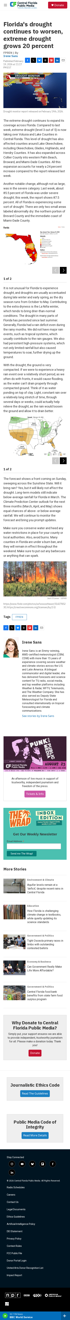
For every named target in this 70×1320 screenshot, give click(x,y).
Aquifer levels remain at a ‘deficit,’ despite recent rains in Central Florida (45, 888)
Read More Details (35, 1135)
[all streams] (65, 1315)
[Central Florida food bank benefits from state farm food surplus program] (14, 993)
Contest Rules (14, 1246)
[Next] (63, 270)
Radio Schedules (16, 1187)
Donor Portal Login (17, 1260)
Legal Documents (16, 1209)
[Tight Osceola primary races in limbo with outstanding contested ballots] (14, 941)
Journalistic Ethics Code (34, 1085)
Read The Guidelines (35, 1093)
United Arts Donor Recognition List (25, 1268)
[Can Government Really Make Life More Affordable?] (14, 968)
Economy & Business (39, 961)
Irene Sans (10, 56)
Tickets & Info (35, 794)
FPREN (19, 617)
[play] (5, 1315)
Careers (11, 1195)
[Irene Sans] (11, 647)
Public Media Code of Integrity (35, 1124)
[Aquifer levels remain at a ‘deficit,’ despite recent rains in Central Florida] (14, 886)
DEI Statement (14, 1231)
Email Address (15, 841)
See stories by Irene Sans (38, 716)
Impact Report (14, 1275)
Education (33, 905)
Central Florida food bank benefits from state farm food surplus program (45, 995)
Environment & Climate (40, 879)
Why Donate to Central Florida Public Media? (35, 1025)
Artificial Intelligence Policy (21, 1224)
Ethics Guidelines (16, 1216)
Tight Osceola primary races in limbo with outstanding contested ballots (45, 944)
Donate (59, 5)
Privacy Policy (14, 1238)
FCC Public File (14, 1253)
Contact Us (13, 1202)
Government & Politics (40, 935)
